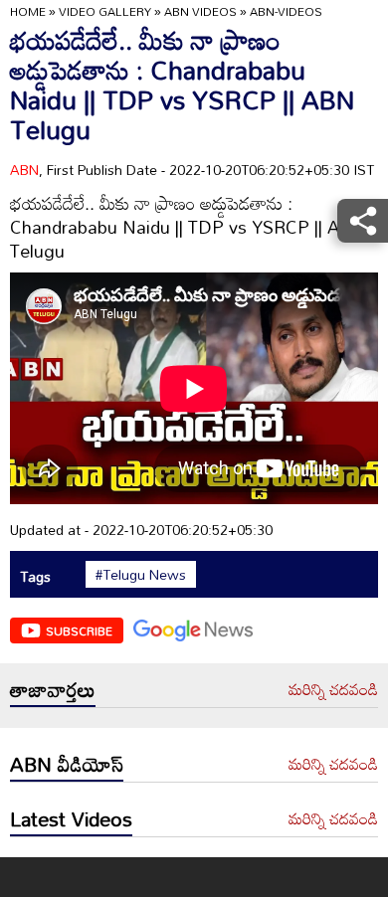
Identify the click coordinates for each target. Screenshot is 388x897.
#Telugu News (141, 575)
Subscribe (79, 630)
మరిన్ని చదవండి (333, 690)
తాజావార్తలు (53, 689)
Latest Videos (71, 818)
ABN (24, 169)
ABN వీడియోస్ (66, 764)
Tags (35, 576)
